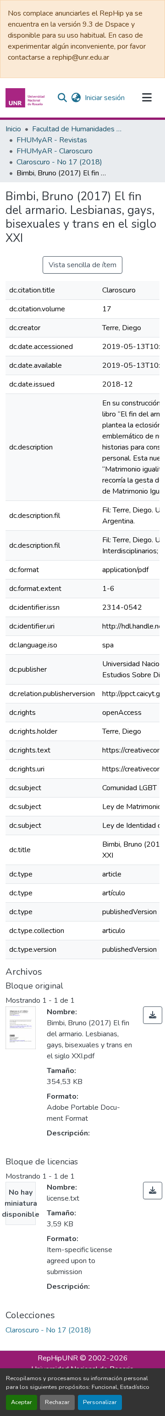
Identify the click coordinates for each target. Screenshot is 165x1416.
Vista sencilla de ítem (82, 265)
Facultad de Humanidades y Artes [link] (78, 129)
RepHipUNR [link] (58, 1358)
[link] (152, 1015)
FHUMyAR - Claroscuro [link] (54, 151)
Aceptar (21, 1402)
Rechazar (57, 1402)
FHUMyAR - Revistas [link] (51, 140)
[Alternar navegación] (147, 98)
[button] (26, 98)
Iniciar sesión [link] (105, 98)
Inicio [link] (13, 129)
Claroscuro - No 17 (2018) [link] (59, 162)
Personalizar (100, 1402)
